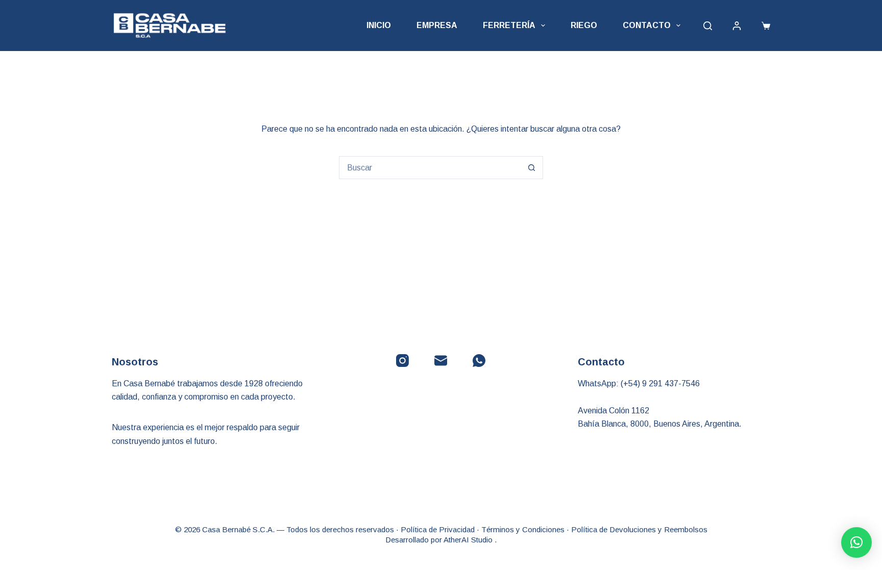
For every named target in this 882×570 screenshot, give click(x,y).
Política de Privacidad (438, 529)
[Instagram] (402, 360)
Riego (584, 25)
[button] (856, 542)
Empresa (436, 25)
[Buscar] (707, 25)
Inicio (378, 25)
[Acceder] (736, 25)
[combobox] (430, 167)
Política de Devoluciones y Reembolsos (639, 529)
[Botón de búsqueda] (532, 168)
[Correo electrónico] (440, 360)
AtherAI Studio (469, 539)
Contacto (647, 25)
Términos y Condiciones (523, 529)
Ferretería (509, 25)
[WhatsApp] (479, 360)
